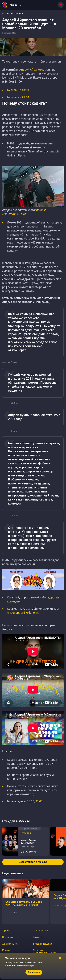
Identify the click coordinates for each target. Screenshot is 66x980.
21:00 (38, 801)
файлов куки (28, 965)
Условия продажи (42, 943)
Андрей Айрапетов (32, 69)
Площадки (7, 937)
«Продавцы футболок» (22, 612)
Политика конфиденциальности (44, 951)
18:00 (30, 801)
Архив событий (10, 943)
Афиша (6, 930)
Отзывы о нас (40, 930)
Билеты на (18, 90)
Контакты (38, 937)
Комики (6, 950)
